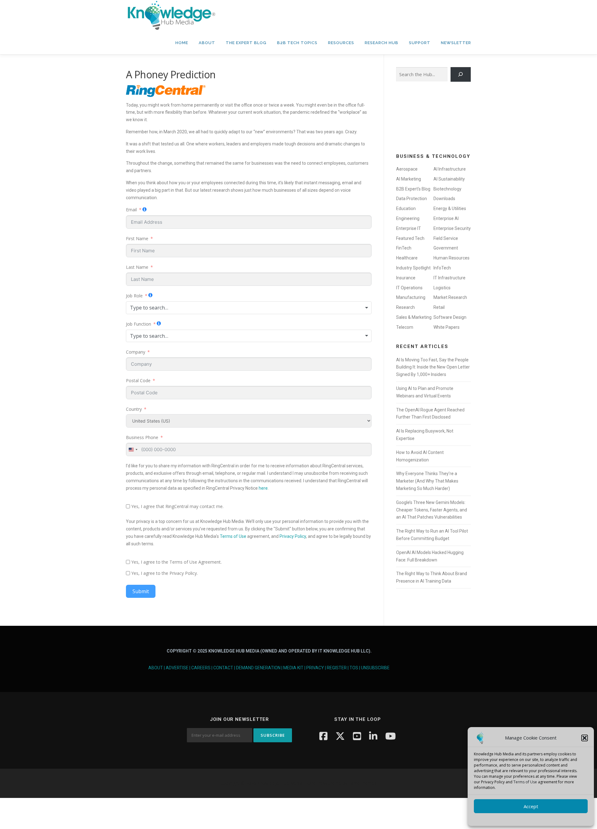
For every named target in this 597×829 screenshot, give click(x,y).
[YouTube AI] (390, 736)
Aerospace (407, 169)
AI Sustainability (449, 178)
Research (405, 307)
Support (419, 42)
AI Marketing (408, 178)
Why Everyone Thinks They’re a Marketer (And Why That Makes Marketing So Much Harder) (427, 481)
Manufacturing (410, 297)
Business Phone (142, 437)
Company (135, 352)
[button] (584, 738)
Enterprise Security (452, 228)
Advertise (177, 667)
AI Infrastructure (449, 169)
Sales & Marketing (414, 317)
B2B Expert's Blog (413, 188)
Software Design (449, 317)
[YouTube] (357, 736)
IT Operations (409, 287)
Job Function (138, 324)
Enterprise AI (446, 218)
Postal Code (138, 380)
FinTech (403, 247)
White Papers (446, 327)
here (263, 488)
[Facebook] (323, 736)
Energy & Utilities (449, 208)
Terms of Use (525, 782)
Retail (439, 307)
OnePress (317, 783)
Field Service (445, 238)
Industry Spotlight (413, 267)
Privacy (315, 667)
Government (445, 247)
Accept (531, 806)
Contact (223, 667)
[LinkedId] (373, 736)
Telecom (404, 327)
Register (337, 667)
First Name (137, 238)
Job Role (134, 296)
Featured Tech (410, 238)
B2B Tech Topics (297, 42)
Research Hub (381, 42)
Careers (201, 667)
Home (181, 42)
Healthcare (407, 257)
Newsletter (456, 42)
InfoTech (442, 267)
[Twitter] (340, 736)
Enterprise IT (408, 228)
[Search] (461, 74)
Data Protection (411, 198)
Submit (140, 591)
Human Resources (451, 257)
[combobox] (249, 307)
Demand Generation (258, 667)
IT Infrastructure (449, 277)
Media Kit (293, 667)
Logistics (442, 287)
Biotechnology (447, 188)
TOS (353, 667)
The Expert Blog (246, 42)
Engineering (407, 218)
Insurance (405, 277)
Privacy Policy (293, 536)
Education (406, 208)
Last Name (137, 267)
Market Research (450, 297)
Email (131, 210)
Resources (341, 42)
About (207, 42)
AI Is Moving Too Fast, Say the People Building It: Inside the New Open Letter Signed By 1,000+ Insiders (433, 367)
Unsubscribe (375, 667)
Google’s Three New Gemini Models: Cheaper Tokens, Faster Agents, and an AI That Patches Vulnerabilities (431, 510)
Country (134, 409)
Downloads (444, 198)
